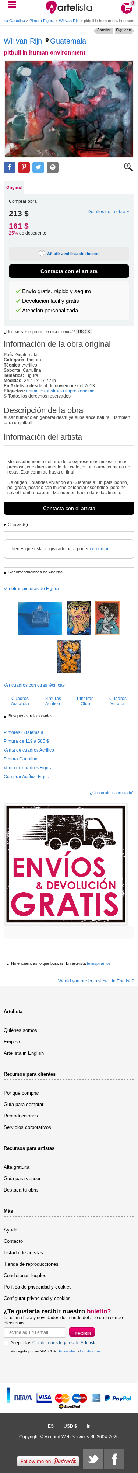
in (89, 1426)
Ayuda (10, 1230)
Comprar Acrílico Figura (27, 776)
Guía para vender (22, 1178)
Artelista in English (24, 1053)
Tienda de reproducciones (31, 1264)
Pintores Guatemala (23, 732)
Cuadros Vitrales (118, 701)
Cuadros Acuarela (20, 701)
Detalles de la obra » (108, 211)
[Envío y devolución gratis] (66, 864)
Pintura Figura (41, 20)
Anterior (103, 30)
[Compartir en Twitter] (38, 167)
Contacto (13, 1241)
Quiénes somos (20, 1030)
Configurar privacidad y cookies (37, 1298)
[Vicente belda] (107, 618)
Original (14, 187)
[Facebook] (114, 1459)
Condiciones (90, 1351)
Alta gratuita (16, 1167)
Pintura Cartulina (21, 759)
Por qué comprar (21, 1093)
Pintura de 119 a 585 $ (26, 741)
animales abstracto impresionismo (60, 391)
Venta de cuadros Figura (28, 767)
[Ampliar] (128, 170)
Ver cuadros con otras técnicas (34, 685)
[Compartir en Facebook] (9, 167)
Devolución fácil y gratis (50, 301)
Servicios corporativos (27, 1127)
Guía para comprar (23, 1104)
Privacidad (68, 1351)
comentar (99, 548)
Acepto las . (54, 1342)
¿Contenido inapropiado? (112, 792)
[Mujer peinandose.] (69, 657)
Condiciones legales (25, 1275)
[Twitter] (93, 1459)
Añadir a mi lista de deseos (73, 254)
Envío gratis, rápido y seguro (56, 291)
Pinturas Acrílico (53, 701)
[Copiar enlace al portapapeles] (53, 167)
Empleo (12, 1041)
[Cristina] (78, 618)
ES (51, 1426)
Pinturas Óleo (85, 701)
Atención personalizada (50, 310)
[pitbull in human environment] (69, 109)
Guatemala (68, 41)
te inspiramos (99, 963)
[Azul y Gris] (40, 619)
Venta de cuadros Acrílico (29, 750)
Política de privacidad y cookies (38, 1287)
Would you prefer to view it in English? (96, 981)
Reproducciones (21, 1116)
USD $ (84, 331)
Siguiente (124, 30)
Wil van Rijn (69, 20)
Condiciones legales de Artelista (64, 1342)
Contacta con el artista (69, 271)
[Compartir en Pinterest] (24, 167)
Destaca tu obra (21, 1190)
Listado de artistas (23, 1252)
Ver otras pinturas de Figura (31, 588)
